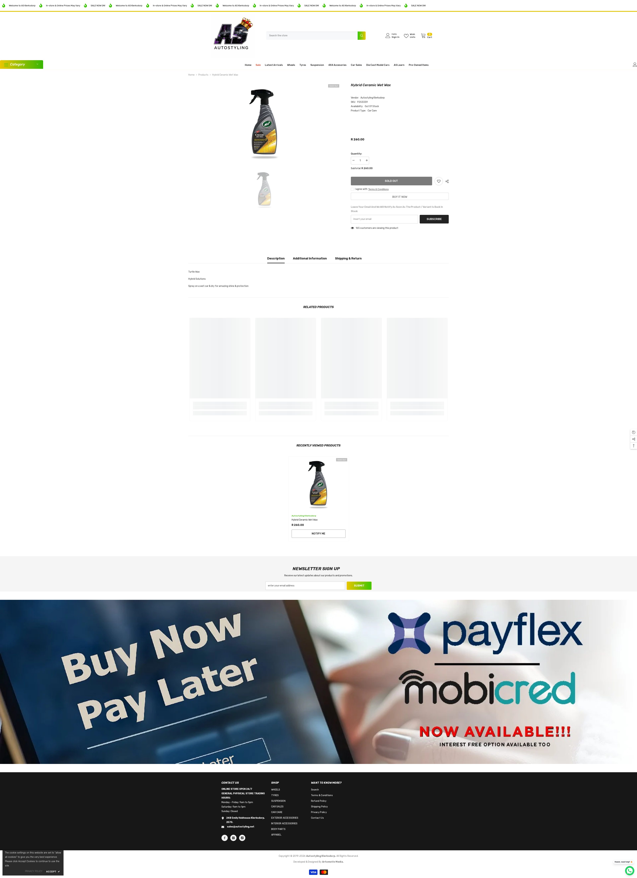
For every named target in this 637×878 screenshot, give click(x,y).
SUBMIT (359, 585)
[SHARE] (446, 181)
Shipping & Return (348, 258)
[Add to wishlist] (439, 181)
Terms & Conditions (378, 189)
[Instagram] (233, 838)
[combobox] (312, 35)
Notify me (318, 533)
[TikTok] (242, 838)
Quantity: (356, 153)
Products (203, 74)
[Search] (316, 35)
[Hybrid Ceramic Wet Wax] (318, 483)
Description (276, 258)
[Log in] (635, 65)
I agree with (361, 189)
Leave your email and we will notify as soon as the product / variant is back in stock (397, 209)
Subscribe (434, 219)
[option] (264, 122)
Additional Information (310, 258)
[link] (220, 407)
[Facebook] (224, 838)
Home (191, 74)
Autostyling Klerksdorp (372, 97)
